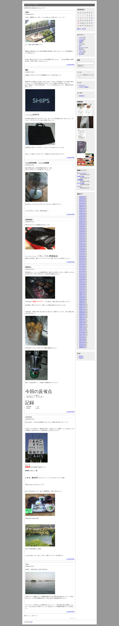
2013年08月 (82, 249)
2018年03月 (82, 228)
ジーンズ (79, 186)
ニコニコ (81, 50)
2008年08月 (82, 314)
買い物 (81, 54)
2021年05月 (82, 203)
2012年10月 (82, 253)
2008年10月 (82, 311)
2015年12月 (82, 234)
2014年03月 (82, 246)
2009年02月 (82, 304)
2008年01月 (82, 326)
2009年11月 (82, 294)
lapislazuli (81, 95)
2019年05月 (82, 216)
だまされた (28, 417)
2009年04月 (82, 301)
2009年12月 (82, 292)
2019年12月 (82, 211)
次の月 (84, 28)
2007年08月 (82, 334)
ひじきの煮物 (80, 183)
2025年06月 (82, 200)
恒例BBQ (28, 267)
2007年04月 (82, 340)
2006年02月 (82, 345)
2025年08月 (82, 198)
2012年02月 (82, 261)
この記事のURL (70, 64)
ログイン (36, 5)
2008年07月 (82, 316)
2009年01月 (82, 306)
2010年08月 (82, 279)
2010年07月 (82, 281)
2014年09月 (82, 244)
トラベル (81, 37)
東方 (80, 49)
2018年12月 (82, 220)
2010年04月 (82, 286)
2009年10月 (82, 296)
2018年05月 (82, 226)
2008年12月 (82, 307)
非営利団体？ (29, 219)
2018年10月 (82, 221)
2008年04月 (82, 321)
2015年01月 (82, 239)
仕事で (27, 12)
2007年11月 (82, 329)
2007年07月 (82, 336)
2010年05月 (82, 284)
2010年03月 (82, 287)
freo (31, 622)
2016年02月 (82, 233)
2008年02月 (82, 324)
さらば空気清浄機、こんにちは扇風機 (37, 163)
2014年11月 (82, 243)
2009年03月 (82, 302)
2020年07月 (82, 206)
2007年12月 (82, 327)
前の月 (79, 28)
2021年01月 (82, 205)
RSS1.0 (81, 356)
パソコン (81, 39)
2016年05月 (82, 229)
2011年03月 (82, 273)
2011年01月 (82, 274)
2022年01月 (82, 201)
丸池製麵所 (80, 179)
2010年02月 (82, 289)
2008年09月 (82, 312)
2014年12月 (82, 241)
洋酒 (80, 42)
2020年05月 (82, 208)
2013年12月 (82, 248)
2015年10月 (82, 236)
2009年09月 (82, 297)
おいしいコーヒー (82, 173)
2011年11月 (82, 263)
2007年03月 (82, 342)
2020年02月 (82, 210)
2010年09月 (82, 277)
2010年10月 (82, 276)
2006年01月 (82, 347)
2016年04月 (82, 231)
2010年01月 (82, 291)
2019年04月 (82, 218)
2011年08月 (82, 266)
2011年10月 (82, 264)
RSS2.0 (81, 358)
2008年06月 (82, 317)
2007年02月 (82, 344)
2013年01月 (82, 251)
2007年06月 (82, 337)
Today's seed (80, 176)
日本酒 (81, 40)
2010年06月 (82, 282)
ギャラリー (82, 85)
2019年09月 (82, 215)
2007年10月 (82, 331)
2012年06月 (82, 256)
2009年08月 (82, 299)
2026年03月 (82, 196)
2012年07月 (82, 254)
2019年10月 (82, 213)
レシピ (81, 44)
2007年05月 (82, 339)
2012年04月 (82, 259)
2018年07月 (82, 223)
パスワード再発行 (84, 87)
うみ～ (27, 564)
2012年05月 (82, 258)
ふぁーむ (81, 52)
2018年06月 (82, 224)
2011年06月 (82, 269)
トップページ (28, 5)
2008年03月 (82, 322)
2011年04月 (82, 271)
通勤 (26, 70)
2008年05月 (82, 319)
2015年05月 (82, 238)
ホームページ (82, 47)
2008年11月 (82, 309)
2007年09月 (82, 332)
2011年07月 (82, 268)
